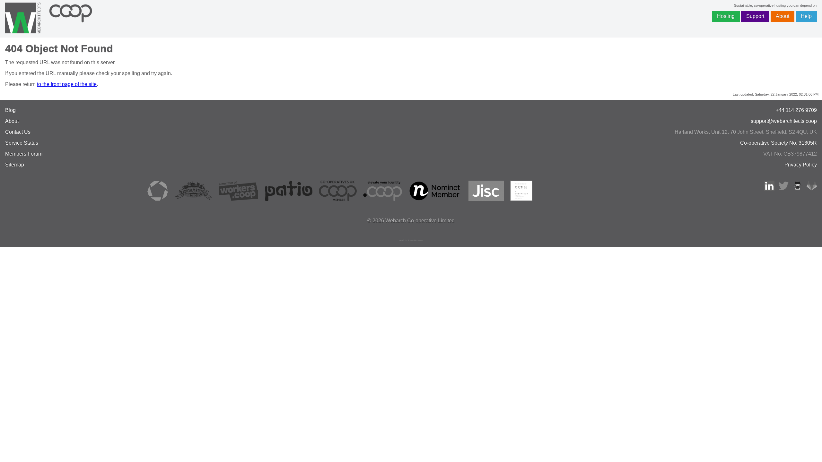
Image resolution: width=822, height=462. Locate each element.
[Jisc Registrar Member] (486, 199)
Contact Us (18, 132)
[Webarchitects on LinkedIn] (769, 189)
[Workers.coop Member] (238, 199)
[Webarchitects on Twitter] (783, 189)
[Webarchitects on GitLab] (812, 189)
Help (806, 16)
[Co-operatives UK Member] (338, 199)
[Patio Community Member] (288, 199)
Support (755, 16)
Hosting (726, 16)
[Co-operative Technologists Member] (157, 199)
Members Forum (23, 154)
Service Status (21, 143)
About (782, 16)
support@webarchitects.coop (784, 121)
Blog (10, 110)
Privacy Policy (800, 164)
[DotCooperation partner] (382, 199)
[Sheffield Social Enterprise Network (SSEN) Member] (521, 199)
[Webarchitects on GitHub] (797, 189)
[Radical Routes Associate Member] (193, 199)
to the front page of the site (67, 84)
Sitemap (14, 164)
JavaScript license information (411, 240)
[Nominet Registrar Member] (435, 199)
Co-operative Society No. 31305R (778, 143)
